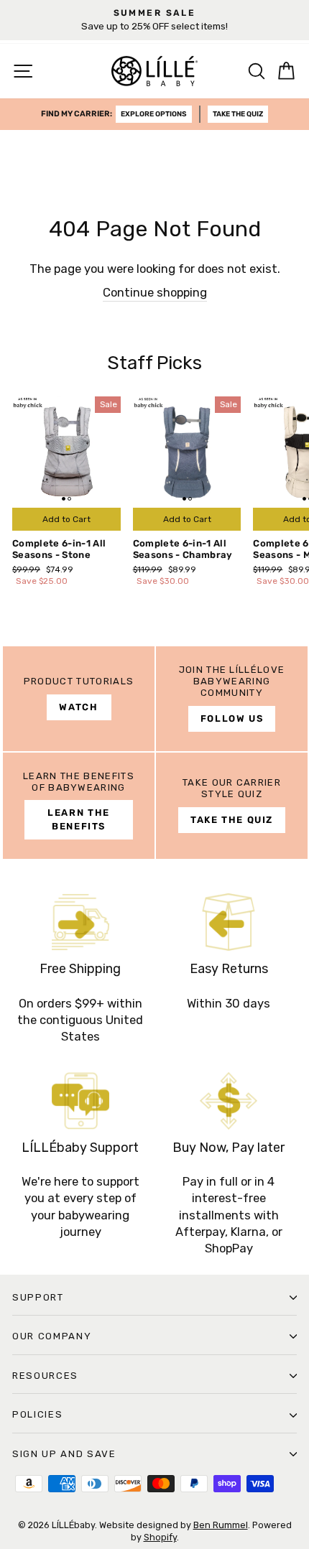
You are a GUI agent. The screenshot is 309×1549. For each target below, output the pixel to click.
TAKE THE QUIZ (238, 114)
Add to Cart (66, 519)
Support (38, 1297)
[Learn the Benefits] (78, 806)
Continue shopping (155, 292)
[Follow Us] (232, 698)
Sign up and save (64, 1453)
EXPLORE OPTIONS (154, 114)
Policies (37, 1414)
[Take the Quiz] (232, 806)
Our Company (51, 1336)
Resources (45, 1375)
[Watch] (78, 698)
